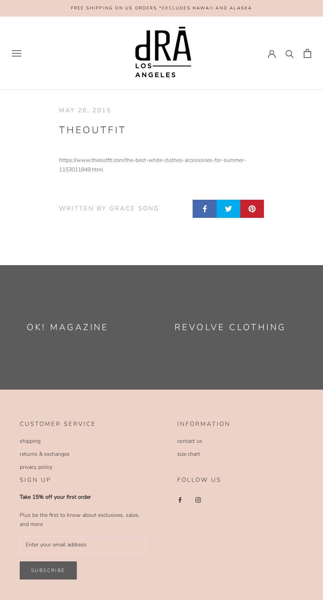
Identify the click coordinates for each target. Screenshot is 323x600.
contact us (189, 441)
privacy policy (36, 467)
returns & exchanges (45, 454)
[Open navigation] (16, 53)
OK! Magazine (68, 327)
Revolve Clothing (230, 327)
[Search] (290, 53)
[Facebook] (180, 499)
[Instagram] (198, 499)
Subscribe (48, 570)
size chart (188, 454)
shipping (30, 441)
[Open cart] (307, 53)
